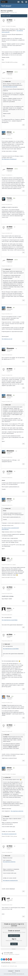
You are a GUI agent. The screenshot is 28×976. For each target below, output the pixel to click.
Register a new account (14, 935)
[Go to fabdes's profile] (3, 609)
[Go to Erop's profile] (3, 697)
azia (8, 558)
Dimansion (10, 348)
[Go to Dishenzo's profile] (3, 73)
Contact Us (17, 971)
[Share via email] (9, 959)
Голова (9, 198)
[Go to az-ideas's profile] (3, 21)
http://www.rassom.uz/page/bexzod (9, 159)
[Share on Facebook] (4, 959)
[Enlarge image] (17, 575)
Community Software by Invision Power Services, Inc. (14, 973)
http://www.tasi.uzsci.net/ (7, 339)
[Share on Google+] (6, 959)
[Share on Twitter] (2, 959)
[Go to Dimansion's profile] (3, 349)
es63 (8, 898)
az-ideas (7, 12)
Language (10, 971)
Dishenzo (10, 72)
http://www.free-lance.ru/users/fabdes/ (10, 620)
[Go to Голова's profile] (3, 199)
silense (9, 132)
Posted (7, 26)
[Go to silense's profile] (3, 133)
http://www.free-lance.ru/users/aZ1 (10, 86)
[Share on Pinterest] (11, 959)
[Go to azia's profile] (3, 559)
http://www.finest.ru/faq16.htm (17, 811)
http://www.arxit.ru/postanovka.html (9, 834)
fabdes (9, 608)
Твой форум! (6, 5)
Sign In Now (14, 944)
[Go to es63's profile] (3, 899)
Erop (8, 696)
